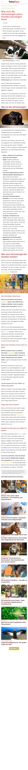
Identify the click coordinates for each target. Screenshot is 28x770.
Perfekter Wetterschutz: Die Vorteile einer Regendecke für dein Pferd (14, 539)
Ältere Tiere (4, 516)
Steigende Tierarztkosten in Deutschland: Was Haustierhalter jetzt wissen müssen (12, 560)
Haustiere (3, 494)
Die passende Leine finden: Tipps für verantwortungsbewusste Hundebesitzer (12, 602)
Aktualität (4, 620)
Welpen (20, 434)
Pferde (3, 536)
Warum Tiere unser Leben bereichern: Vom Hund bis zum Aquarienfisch (11, 497)
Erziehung (3, 5)
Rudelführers (20, 415)
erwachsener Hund (6, 462)
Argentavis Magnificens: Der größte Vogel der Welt (13, 643)
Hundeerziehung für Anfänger (8, 8)
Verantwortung (5, 556)
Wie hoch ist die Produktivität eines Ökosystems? (13, 623)
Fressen (6, 331)
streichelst (10, 353)
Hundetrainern (5, 272)
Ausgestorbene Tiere (6, 641)
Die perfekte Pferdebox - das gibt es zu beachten (14, 581)
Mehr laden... (14, 648)
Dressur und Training (12, 5)
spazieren (4, 302)
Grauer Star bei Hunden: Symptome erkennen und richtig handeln (13, 518)
